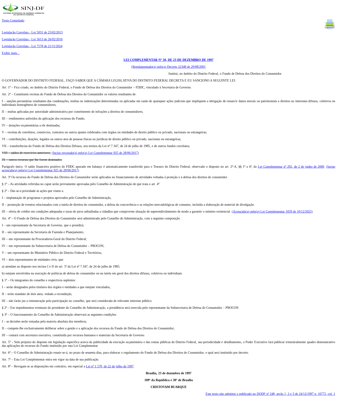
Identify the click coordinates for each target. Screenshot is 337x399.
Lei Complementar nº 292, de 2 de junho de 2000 (291, 166)
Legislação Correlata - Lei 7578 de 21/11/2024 (32, 46)
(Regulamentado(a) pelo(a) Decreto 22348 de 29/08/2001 (168, 66)
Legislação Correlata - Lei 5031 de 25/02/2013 (32, 32)
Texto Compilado (13, 20)
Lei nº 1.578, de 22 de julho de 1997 (110, 366)
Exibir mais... (11, 53)
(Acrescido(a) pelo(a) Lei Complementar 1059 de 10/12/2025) (272, 211)
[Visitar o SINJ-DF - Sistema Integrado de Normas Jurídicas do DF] (24, 17)
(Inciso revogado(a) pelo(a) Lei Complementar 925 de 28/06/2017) (95, 153)
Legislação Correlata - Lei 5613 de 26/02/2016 (32, 39)
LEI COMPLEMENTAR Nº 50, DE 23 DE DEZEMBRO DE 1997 (168, 60)
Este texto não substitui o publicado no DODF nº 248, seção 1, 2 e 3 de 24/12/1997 (270, 394)
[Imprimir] (329, 28)
